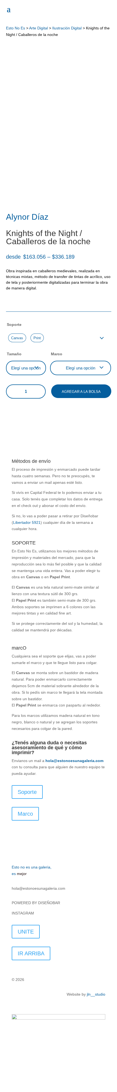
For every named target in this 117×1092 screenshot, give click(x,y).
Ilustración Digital (67, 28)
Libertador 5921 (27, 522)
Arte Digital (38, 28)
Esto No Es (15, 28)
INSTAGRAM (23, 913)
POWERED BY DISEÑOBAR (36, 903)
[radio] (17, 338)
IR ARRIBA (31, 953)
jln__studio (96, 994)
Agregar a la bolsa (81, 392)
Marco (56, 354)
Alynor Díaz (27, 216)
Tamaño (14, 354)
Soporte (14, 324)
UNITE (26, 932)
